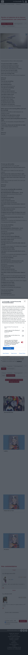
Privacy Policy (22, 353)
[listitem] (14, 327)
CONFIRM (8, 348)
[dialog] (14, 327)
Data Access (14, 353)
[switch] (22, 331)
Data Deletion (6, 353)
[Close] (25, 301)
